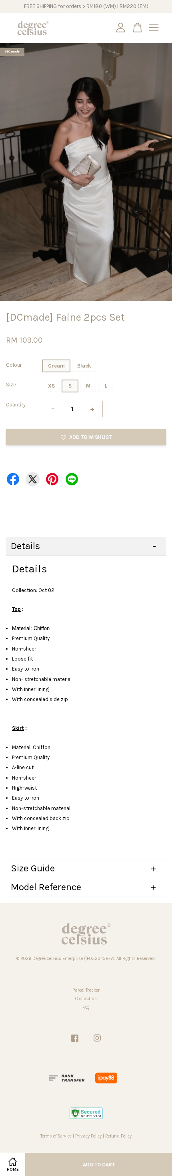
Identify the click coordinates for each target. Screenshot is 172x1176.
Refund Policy (118, 1136)
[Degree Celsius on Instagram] (97, 1042)
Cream (56, 366)
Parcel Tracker (86, 990)
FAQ (86, 1007)
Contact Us (86, 998)
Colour (14, 365)
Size (11, 385)
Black (84, 366)
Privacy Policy (88, 1136)
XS (51, 386)
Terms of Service (56, 1136)
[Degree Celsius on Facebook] (74, 1042)
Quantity (16, 405)
